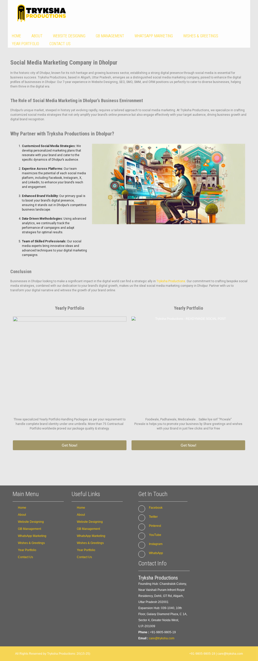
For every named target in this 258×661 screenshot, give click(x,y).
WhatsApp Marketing (154, 36)
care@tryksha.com (161, 638)
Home (16, 36)
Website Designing (69, 36)
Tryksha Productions (170, 281)
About (37, 36)
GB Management (110, 36)
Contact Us (60, 43)
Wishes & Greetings (200, 36)
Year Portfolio (25, 43)
